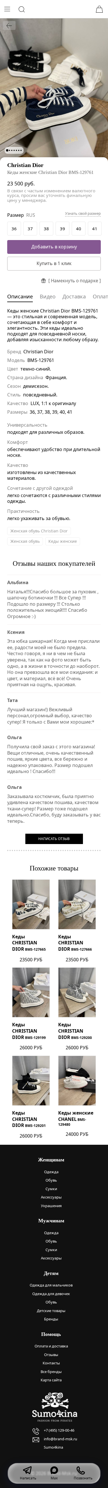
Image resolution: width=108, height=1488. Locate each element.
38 (46, 228)
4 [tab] (14, 150)
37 (30, 228)
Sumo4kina (53, 1447)
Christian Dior (25, 165)
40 (78, 228)
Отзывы (51, 1354)
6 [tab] (18, 150)
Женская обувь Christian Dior (39, 531)
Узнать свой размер (83, 213)
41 (94, 228)
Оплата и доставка (51, 1346)
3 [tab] (11, 150)
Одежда (51, 1171)
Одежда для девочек (51, 1293)
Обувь (51, 1180)
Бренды (51, 1319)
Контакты (51, 1363)
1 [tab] (7, 150)
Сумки (51, 1188)
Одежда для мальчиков (51, 1285)
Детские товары (51, 1310)
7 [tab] (21, 150)
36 (14, 228)
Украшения (51, 1205)
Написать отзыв (54, 838)
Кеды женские (62, 541)
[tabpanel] (54, 90)
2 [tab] (9, 150)
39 (62, 228)
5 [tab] (16, 150)
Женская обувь (25, 541)
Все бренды (51, 1371)
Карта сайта (51, 1379)
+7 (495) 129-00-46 (59, 1430)
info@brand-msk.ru (60, 1438)
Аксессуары (51, 1197)
